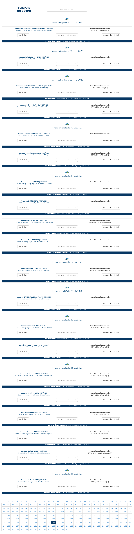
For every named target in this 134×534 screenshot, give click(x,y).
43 (62, 505)
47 (80, 505)
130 (62, 515)
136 (89, 515)
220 (76, 526)
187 (58, 522)
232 (130, 526)
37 (35, 505)
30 (4, 505)
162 (76, 519)
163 (80, 519)
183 (40, 522)
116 (130, 512)
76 (80, 508)
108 (94, 512)
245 (58, 529)
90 (13, 512)
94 (31, 512)
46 (76, 505)
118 (8, 515)
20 (89, 501)
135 (85, 515)
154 (40, 519)
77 (85, 508)
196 (98, 522)
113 (116, 512)
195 (94, 522)
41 (53, 505)
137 (94, 515)
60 (8, 508)
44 (67, 505)
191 (76, 522)
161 (71, 519)
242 (44, 529)
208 (22, 526)
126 (44, 515)
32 (13, 505)
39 (44, 505)
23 (103, 501)
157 (53, 519)
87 (130, 508)
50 (94, 505)
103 (71, 512)
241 (40, 529)
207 (17, 526)
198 (107, 522)
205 (8, 526)
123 (31, 515)
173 (125, 519)
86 (125, 508)
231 (125, 526)
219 (71, 526)
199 (112, 522)
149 (17, 519)
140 (107, 515)
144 (125, 515)
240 (35, 529)
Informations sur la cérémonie (67, 35)
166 (94, 519)
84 (116, 508)
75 (76, 508)
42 (58, 505)
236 (17, 529)
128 (53, 515)
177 (13, 522)
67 (40, 508)
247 (67, 529)
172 (121, 519)
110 (103, 512)
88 (4, 512)
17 (76, 501)
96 (40, 512)
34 (22, 505)
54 (112, 505)
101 (62, 512)
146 (4, 519)
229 (116, 526)
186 (53, 522)
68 (44, 508)
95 (35, 512)
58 (130, 505)
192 (80, 522)
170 (112, 519)
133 (76, 515)
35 (26, 505)
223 (89, 526)
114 (121, 512)
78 (89, 508)
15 (67, 501)
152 (31, 519)
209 (26, 526)
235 (13, 529)
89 (8, 512)
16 (71, 501)
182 (35, 522)
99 (53, 512)
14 (62, 501)
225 (98, 526)
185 (49, 522)
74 (71, 508)
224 (94, 526)
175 (4, 522)
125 (40, 515)
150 (22, 519)
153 (35, 519)
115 (125, 512)
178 (17, 522)
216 (58, 526)
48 (85, 505)
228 (112, 526)
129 (58, 515)
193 (85, 522)
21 (94, 501)
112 (112, 512)
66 (35, 508)
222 (85, 526)
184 (44, 522)
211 (35, 526)
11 (49, 501)
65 (31, 508)
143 (121, 515)
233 (4, 529)
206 (13, 526)
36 (31, 505)
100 (58, 512)
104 (76, 512)
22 (98, 501)
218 (67, 526)
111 (107, 512)
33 (17, 505)
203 (130, 522)
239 (31, 529)
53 (107, 505)
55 (116, 505)
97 (44, 512)
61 (13, 508)
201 (121, 522)
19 (85, 501)
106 (85, 512)
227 (107, 526)
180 (26, 522)
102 (67, 512)
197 (103, 522)
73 (67, 508)
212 (40, 526)
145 (130, 515)
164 (85, 519)
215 (53, 526)
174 (130, 519)
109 (98, 512)
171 (116, 519)
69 (49, 508)
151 (26, 519)
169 (107, 519)
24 (107, 501)
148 (13, 519)
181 (31, 522)
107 (89, 512)
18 (80, 501)
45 (71, 505)
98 (49, 512)
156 (49, 519)
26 (116, 501)
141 (112, 515)
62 (17, 508)
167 (98, 519)
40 (49, 505)
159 (62, 519)
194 (89, 522)
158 (58, 519)
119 (13, 515)
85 (121, 508)
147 (8, 519)
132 (71, 515)
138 (98, 515)
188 (62, 522)
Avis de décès (23, 35)
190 (71, 522)
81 (103, 508)
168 (103, 519)
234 (8, 529)
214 (49, 526)
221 (80, 526)
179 (22, 522)
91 (17, 512)
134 (80, 515)
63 (22, 508)
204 (4, 526)
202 (125, 522)
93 (26, 512)
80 (98, 508)
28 (125, 501)
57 (125, 505)
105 (80, 512)
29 (130, 501)
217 (62, 526)
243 (49, 529)
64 (26, 508)
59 (4, 508)
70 (53, 508)
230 (121, 526)
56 (121, 505)
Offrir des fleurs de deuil (111, 35)
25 (112, 501)
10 (44, 501)
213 (44, 526)
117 (4, 515)
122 (26, 515)
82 (107, 508)
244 (53, 529)
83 (112, 508)
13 (58, 501)
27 (121, 501)
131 (67, 515)
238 (26, 529)
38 (40, 505)
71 (58, 508)
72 (62, 508)
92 (22, 512)
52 (103, 505)
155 (44, 519)
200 (116, 522)
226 (103, 526)
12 (53, 501)
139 (103, 515)
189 (67, 522)
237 (22, 529)
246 (62, 529)
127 (49, 515)
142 (116, 515)
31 (8, 505)
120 (17, 515)
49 (89, 505)
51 (98, 505)
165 (89, 519)
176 (8, 522)
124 (35, 515)
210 (31, 526)
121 (22, 515)
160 (67, 519)
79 (94, 508)
